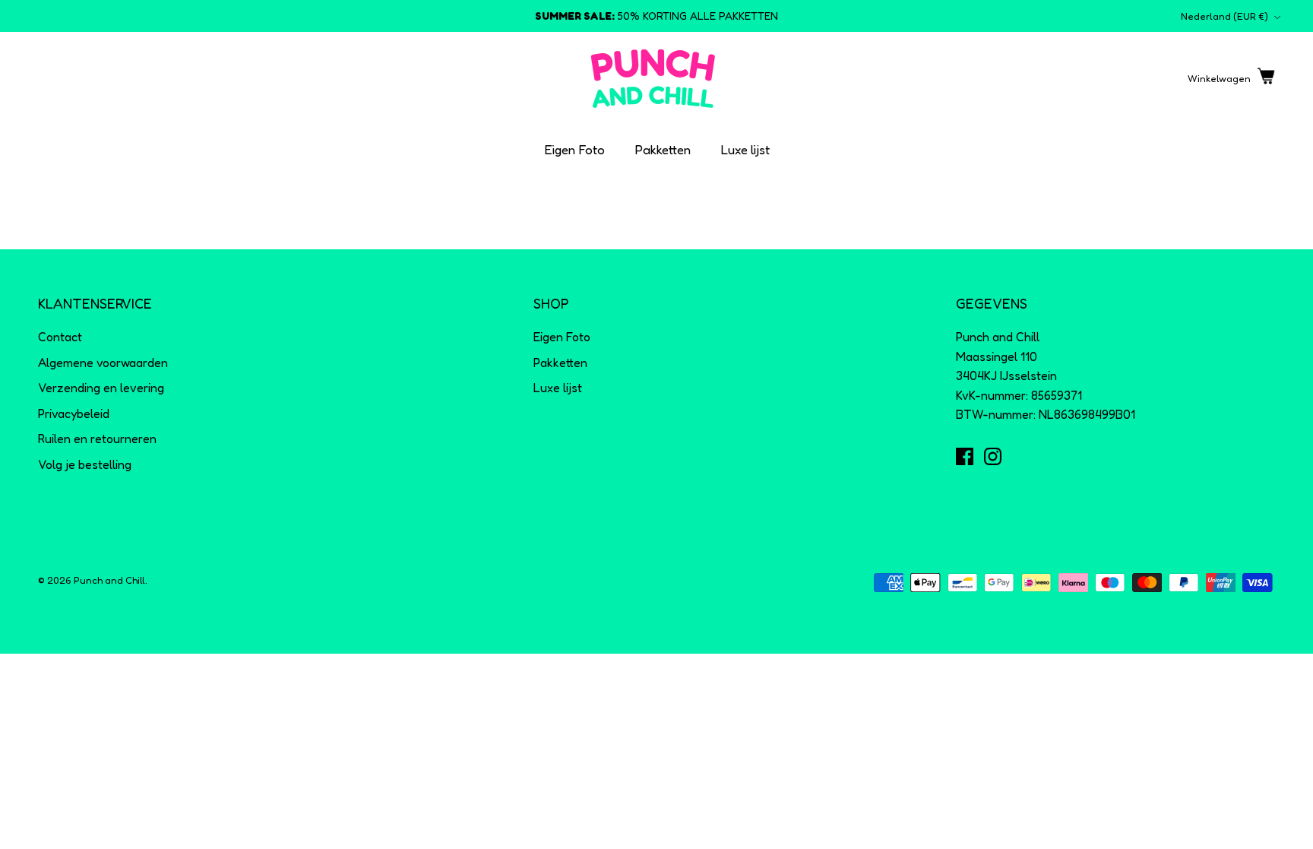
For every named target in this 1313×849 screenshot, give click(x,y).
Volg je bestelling (84, 464)
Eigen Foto (574, 149)
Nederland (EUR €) (1224, 16)
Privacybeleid (73, 413)
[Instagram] (992, 456)
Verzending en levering (101, 387)
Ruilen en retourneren (97, 438)
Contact (60, 336)
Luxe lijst (745, 149)
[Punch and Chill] (653, 78)
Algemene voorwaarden (103, 362)
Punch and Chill (109, 580)
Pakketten (663, 149)
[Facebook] (964, 456)
